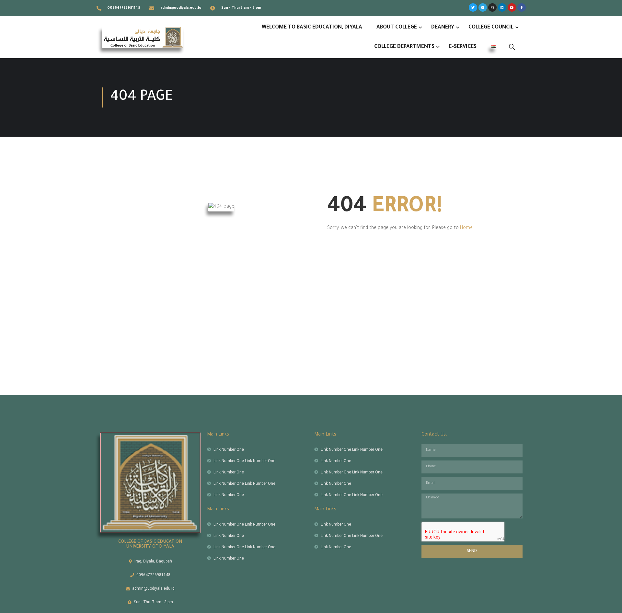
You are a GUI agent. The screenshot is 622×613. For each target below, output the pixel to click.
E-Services (463, 47)
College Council (490, 27)
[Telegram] (482, 7)
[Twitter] (473, 7)
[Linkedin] (502, 7)
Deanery (442, 27)
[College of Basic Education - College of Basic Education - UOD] (142, 37)
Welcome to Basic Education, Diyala (312, 27)
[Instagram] (492, 7)
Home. (467, 228)
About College (396, 27)
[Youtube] (512, 7)
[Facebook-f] (521, 7)
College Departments (404, 47)
